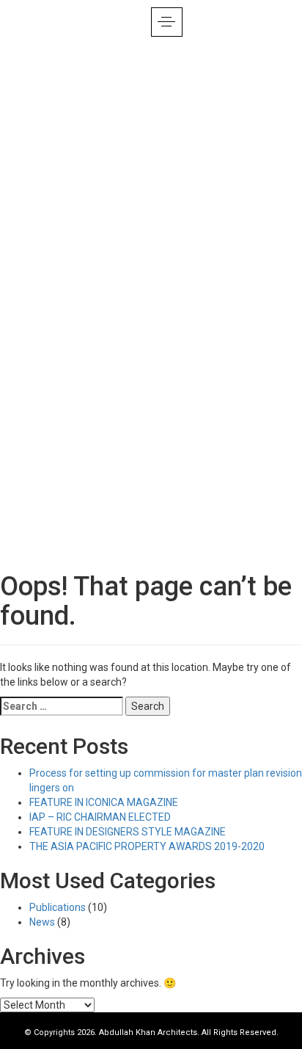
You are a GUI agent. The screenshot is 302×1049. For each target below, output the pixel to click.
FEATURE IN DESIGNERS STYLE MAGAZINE (127, 832)
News (42, 922)
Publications (57, 907)
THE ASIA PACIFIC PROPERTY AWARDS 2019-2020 (147, 846)
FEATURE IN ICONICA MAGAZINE (103, 802)
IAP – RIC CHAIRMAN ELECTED (100, 817)
